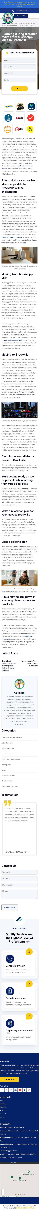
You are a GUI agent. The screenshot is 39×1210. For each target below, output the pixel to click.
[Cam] (19, 118)
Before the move (8, 748)
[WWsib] (31, 106)
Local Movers (6, 754)
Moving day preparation (11, 759)
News (4, 770)
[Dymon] (9, 106)
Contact (3, 1114)
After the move (7, 743)
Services (3, 1104)
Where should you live (10, 786)
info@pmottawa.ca (12, 1151)
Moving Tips (6, 765)
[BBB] (8, 118)
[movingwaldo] (31, 118)
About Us (3, 1107)
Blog (1, 1110)
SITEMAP (19, 1208)
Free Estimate (21, 16)
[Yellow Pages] (30, 129)
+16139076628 (21, 11)
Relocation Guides (8, 775)
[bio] (7, 129)
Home (2, 1100)
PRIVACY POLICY (29, 1208)
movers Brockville (19, 395)
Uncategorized (7, 781)
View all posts (18, 724)
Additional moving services (12, 738)
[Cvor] (19, 129)
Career (2, 1117)
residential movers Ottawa (12, 237)
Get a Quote (9, 1079)
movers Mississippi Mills (13, 340)
